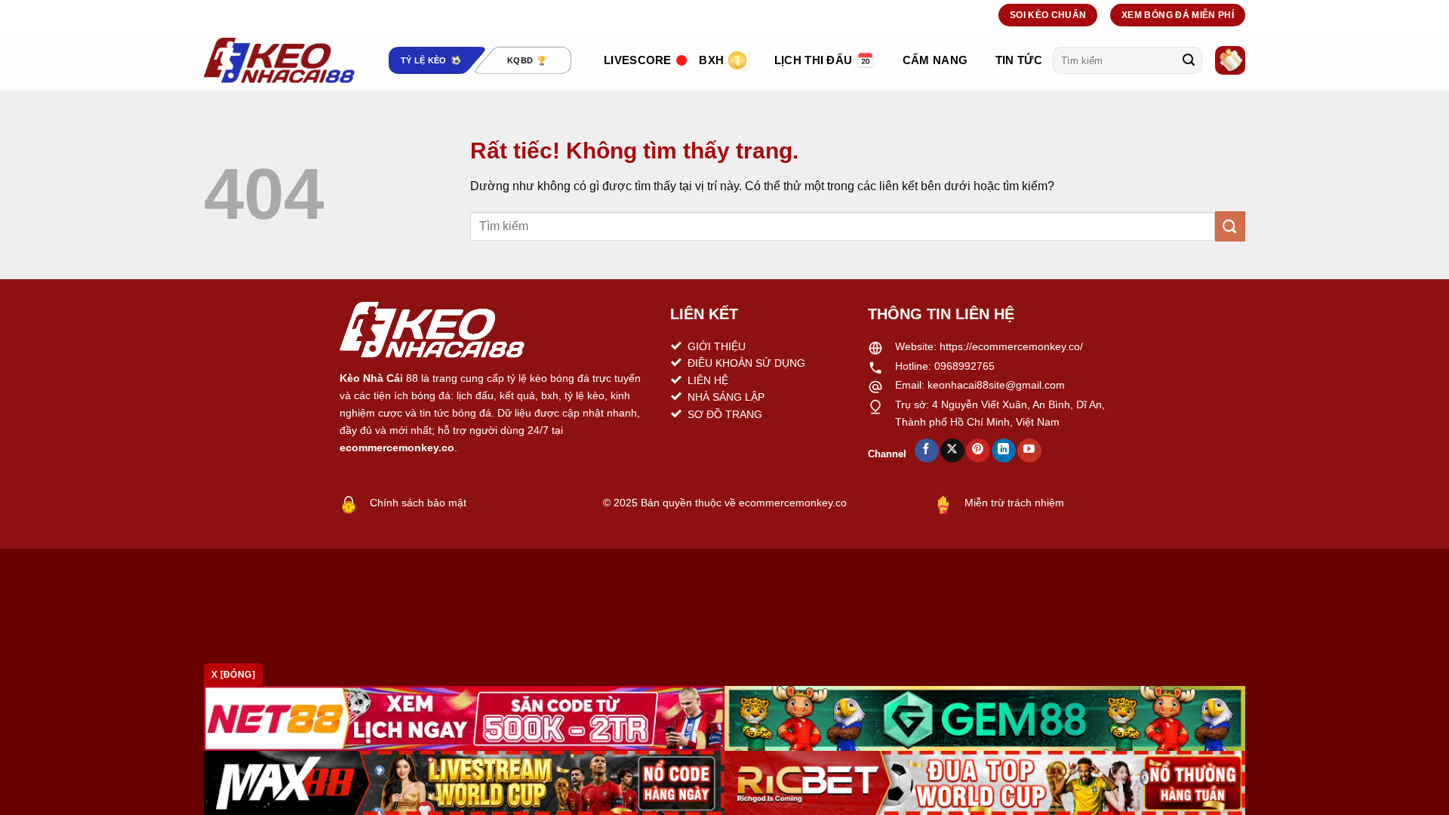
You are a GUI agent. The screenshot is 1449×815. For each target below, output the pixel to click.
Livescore (638, 60)
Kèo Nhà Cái (371, 378)
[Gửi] (1188, 60)
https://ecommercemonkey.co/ (1011, 346)
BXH (711, 60)
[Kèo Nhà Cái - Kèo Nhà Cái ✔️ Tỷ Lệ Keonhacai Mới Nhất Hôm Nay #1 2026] (279, 60)
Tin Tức (1018, 60)
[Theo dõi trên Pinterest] (977, 450)
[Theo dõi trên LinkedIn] (1003, 450)
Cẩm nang (935, 60)
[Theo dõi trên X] (952, 450)
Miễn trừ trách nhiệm (1014, 503)
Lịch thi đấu (813, 60)
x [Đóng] (233, 674)
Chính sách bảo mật (418, 503)
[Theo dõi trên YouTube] (1029, 450)
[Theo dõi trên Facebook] (926, 450)
